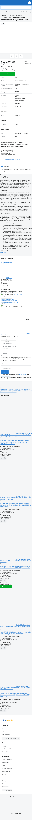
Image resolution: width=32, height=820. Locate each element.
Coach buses (3, 390)
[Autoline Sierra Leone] (11, 2)
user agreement (5, 376)
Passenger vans (12, 389)
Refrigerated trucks (27, 390)
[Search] (29, 7)
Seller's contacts (6, 734)
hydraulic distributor (20, 80)
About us (4, 728)
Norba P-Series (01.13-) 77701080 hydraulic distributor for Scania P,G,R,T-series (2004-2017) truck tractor (15, 694)
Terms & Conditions (7, 759)
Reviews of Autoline (7, 768)
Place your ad (6, 586)
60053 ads (9, 278)
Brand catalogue (6, 771)
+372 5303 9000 (17, 294)
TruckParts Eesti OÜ (6, 262)
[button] (29, 2)
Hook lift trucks (12, 392)
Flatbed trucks (11, 390)
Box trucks (18, 390)
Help (3, 731)
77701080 (17, 84)
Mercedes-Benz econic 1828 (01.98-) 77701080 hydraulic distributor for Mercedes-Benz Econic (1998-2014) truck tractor (14, 442)
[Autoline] (6, 12)
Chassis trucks (4, 392)
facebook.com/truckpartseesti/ (9, 300)
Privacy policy (5, 762)
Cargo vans (20, 389)
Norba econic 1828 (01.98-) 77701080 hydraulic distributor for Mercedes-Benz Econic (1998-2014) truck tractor (15, 505)
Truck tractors (4, 389)
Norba (16, 77)
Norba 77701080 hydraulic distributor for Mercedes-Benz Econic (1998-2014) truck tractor (16, 633)
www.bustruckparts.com (7, 299)
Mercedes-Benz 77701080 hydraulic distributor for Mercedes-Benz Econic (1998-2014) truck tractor (15, 567)
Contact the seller (7, 73)
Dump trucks (26, 389)
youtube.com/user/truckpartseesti (10, 302)
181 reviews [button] (4, 283)
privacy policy (22, 374)
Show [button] (11, 294)
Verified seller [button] (4, 264)
